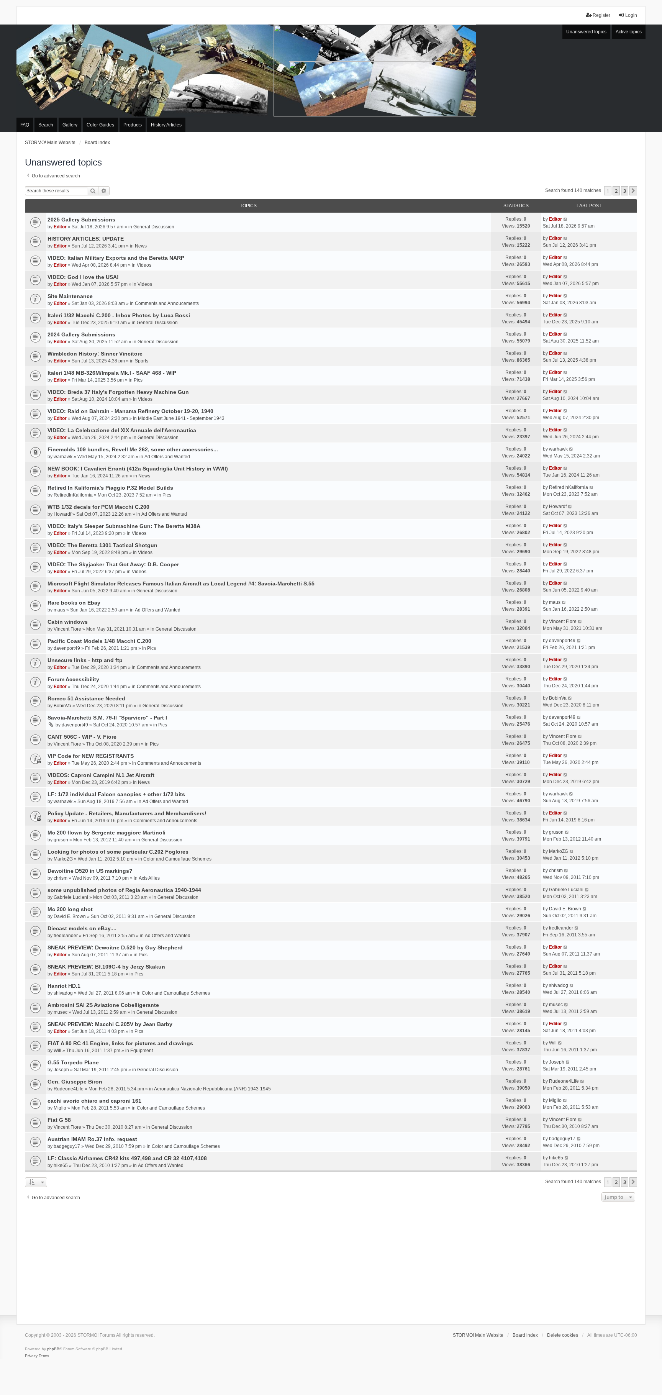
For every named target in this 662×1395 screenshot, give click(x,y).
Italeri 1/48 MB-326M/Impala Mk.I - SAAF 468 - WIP (112, 373)
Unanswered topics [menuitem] (586, 31)
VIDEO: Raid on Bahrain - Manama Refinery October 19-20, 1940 (130, 411)
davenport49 (67, 648)
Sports (141, 361)
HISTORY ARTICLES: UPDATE (86, 239)
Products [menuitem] (132, 125)
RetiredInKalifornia (73, 495)
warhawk (63, 456)
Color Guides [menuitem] (100, 125)
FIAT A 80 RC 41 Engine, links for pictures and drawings (120, 1043)
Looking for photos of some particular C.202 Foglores (118, 852)
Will (57, 1050)
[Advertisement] (331, 1261)
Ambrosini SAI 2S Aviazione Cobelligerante (103, 1005)
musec (60, 1012)
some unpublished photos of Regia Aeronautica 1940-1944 (124, 890)
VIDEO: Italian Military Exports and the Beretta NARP (116, 258)
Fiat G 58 (59, 1120)
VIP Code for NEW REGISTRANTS (91, 756)
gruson (61, 840)
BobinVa (62, 705)
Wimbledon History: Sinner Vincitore (95, 354)
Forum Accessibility (73, 679)
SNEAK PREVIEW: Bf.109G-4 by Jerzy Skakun (106, 967)
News (141, 246)
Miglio (60, 1108)
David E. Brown (70, 916)
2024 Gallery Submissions (81, 334)
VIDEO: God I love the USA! (83, 277)
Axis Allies (149, 878)
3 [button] (624, 190)
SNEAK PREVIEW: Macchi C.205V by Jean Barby (110, 1024)
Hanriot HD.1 (64, 986)
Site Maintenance (70, 296)
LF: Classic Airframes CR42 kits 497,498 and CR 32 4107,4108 (127, 1158)
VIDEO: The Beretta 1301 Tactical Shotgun (102, 545)
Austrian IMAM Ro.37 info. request (92, 1139)
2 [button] (616, 190)
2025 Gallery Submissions (81, 219)
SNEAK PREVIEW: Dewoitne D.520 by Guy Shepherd (115, 947)
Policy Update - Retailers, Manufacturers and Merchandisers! (127, 813)
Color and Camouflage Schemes (177, 859)
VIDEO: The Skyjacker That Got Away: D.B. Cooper (113, 564)
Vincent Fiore (67, 629)
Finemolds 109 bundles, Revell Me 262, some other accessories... (133, 449)
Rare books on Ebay (74, 603)
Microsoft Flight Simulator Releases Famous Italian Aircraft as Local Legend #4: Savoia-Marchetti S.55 (181, 583)
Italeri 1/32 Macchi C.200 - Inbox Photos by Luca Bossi (119, 315)
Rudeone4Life (69, 1089)
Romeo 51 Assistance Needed (86, 698)
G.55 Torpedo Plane (73, 1062)
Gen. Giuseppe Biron (75, 1082)
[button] (633, 190)
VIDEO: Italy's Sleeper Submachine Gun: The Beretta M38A (124, 526)
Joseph (61, 1069)
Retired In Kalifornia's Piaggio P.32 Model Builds (110, 488)
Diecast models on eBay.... (82, 928)
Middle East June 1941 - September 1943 (181, 418)
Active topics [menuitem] (629, 31)
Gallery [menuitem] (69, 125)
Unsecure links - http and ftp (85, 660)
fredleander (66, 935)
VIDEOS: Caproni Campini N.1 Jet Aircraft (101, 775)
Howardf (62, 514)
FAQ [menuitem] (24, 125)
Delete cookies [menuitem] (562, 1335)
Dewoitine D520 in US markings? (90, 871)
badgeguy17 (67, 1146)
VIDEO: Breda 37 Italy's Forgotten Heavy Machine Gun (118, 392)
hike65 (61, 1165)
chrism (60, 878)
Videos (144, 265)
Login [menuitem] (631, 15)
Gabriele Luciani (71, 897)
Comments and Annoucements (167, 303)
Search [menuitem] (45, 125)
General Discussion (153, 226)
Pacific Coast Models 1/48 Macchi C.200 (99, 641)
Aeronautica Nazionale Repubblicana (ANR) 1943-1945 (212, 1089)
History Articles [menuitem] (166, 125)
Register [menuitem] (601, 15)
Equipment (141, 1050)
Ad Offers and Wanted (167, 456)
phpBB (53, 1349)
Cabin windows (68, 622)
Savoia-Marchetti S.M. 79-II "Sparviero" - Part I (107, 718)
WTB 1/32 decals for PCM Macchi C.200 (98, 507)
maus (59, 610)
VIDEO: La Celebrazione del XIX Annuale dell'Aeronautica (122, 430)
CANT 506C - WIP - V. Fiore (82, 737)
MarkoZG (63, 859)
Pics (138, 380)
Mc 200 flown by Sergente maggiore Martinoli (107, 832)
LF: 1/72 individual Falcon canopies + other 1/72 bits (116, 794)
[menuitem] (31, 1355)
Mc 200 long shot (70, 909)
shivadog (63, 993)
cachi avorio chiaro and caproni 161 (94, 1101)
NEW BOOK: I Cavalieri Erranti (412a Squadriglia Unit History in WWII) (138, 469)
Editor (60, 226)
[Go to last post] (565, 219)
